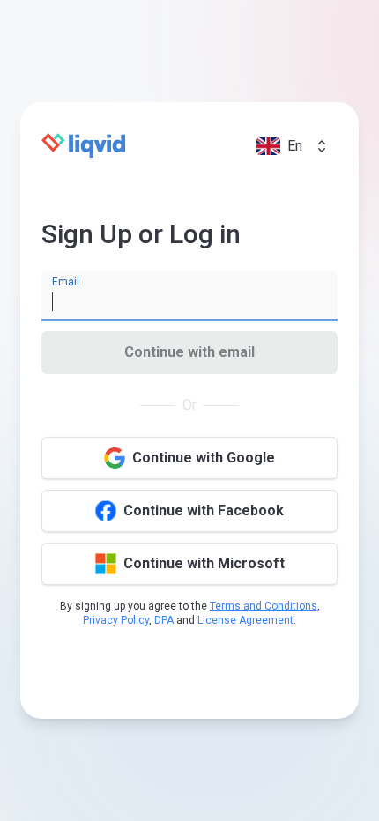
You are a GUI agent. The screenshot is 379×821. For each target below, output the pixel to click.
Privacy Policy (116, 620)
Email (65, 282)
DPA (164, 620)
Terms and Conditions (263, 606)
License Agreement (245, 620)
